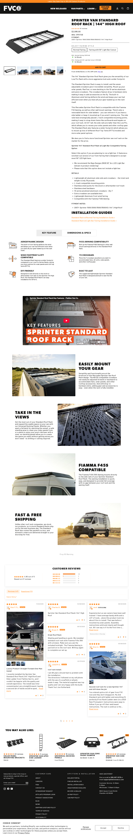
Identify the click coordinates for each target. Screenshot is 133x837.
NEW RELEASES (58, 9)
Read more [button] (93, 630)
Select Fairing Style (83, 46)
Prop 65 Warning (66, 554)
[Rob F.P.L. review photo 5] (23, 664)
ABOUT (38, 778)
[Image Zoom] (35, 42)
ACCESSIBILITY (41, 817)
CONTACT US (40, 788)
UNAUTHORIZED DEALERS (76, 788)
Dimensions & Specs (79, 233)
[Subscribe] (27, 782)
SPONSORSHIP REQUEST (44, 791)
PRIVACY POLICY (41, 814)
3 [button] (66, 721)
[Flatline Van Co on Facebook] (8, 788)
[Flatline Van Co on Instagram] (5, 788)
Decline (121, 828)
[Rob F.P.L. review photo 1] (25, 636)
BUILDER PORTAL (73, 778)
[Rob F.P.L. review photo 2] (9, 664)
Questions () (26, 591)
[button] (76, 28)
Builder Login (105, 8)
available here (97, 193)
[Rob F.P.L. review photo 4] (18, 664)
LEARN (91, 9)
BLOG (37, 801)
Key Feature (49, 233)
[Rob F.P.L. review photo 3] (13, 664)
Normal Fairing (79, 50)
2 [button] (63, 721)
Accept (103, 828)
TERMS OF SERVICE (42, 811)
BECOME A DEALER (74, 791)
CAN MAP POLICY (73, 797)
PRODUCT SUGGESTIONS (44, 797)
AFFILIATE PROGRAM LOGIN (45, 794)
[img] (12, 604)
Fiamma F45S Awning (100, 199)
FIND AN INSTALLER (74, 781)
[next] (64, 70)
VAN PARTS (77, 9)
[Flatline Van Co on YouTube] (12, 788)
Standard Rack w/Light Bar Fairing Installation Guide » (94, 221)
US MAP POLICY (72, 794)
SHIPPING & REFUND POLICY (46, 807)
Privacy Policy (24, 833)
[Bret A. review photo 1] (107, 665)
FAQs (37, 784)
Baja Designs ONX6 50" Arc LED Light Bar (108, 163)
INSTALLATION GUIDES (75, 784)
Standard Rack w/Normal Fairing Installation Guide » (93, 217)
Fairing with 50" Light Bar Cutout (102, 50)
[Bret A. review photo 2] (91, 682)
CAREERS (39, 781)
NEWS (38, 804)
